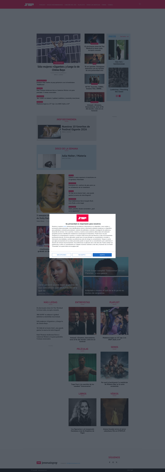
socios (65, 226)
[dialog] (82, 236)
